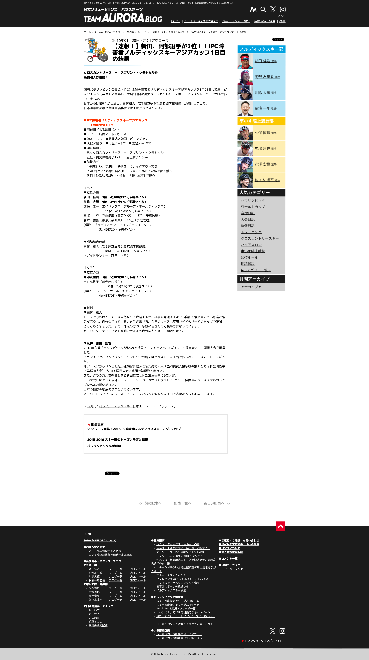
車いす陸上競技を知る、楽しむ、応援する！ (183, 548)
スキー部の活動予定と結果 (105, 551)
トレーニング (251, 232)
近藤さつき (95, 621)
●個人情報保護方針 (231, 552)
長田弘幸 (94, 610)
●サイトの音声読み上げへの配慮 (239, 544)
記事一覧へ (182, 503)
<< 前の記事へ (150, 503)
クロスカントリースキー (260, 238)
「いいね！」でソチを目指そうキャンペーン (183, 612)
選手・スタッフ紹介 (236, 21)
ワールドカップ (253, 207)
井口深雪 (94, 617)
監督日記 (248, 226)
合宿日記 (248, 213)
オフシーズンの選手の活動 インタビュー (181, 556)
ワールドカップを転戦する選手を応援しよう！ (184, 624)
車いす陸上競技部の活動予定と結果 (110, 554)
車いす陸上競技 (253, 251)
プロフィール (138, 569)
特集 (282, 21)
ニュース (142, 32)
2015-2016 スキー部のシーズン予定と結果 (117, 440)
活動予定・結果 (264, 21)
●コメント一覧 (228, 558)
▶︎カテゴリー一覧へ (256, 270)
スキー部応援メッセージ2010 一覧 (177, 601)
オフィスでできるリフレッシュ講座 (177, 582)
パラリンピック (253, 200)
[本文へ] (282, 15)
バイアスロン (251, 245)
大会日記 (248, 219)
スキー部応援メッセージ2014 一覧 (177, 604)
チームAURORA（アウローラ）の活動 (114, 32)
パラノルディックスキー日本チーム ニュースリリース (136, 406)
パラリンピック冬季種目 (104, 446)
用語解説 (248, 264)
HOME (175, 21)
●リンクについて (229, 548)
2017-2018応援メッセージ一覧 (176, 608)
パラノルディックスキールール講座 (177, 544)
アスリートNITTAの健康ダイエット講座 (180, 552)
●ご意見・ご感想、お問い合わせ (239, 540)
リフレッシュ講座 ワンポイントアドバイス (182, 579)
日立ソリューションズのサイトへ (263, 641)
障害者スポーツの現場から (172, 586)
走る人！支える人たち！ (171, 575)
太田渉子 (94, 614)
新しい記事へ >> (217, 503)
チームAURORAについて (201, 21)
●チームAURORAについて (99, 540)
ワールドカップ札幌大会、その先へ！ (179, 634)
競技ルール (249, 257)
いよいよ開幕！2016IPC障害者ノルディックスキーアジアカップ (136, 429)
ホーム (87, 32)
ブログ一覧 (115, 569)
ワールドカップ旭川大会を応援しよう (179, 638)
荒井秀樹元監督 (98, 625)
